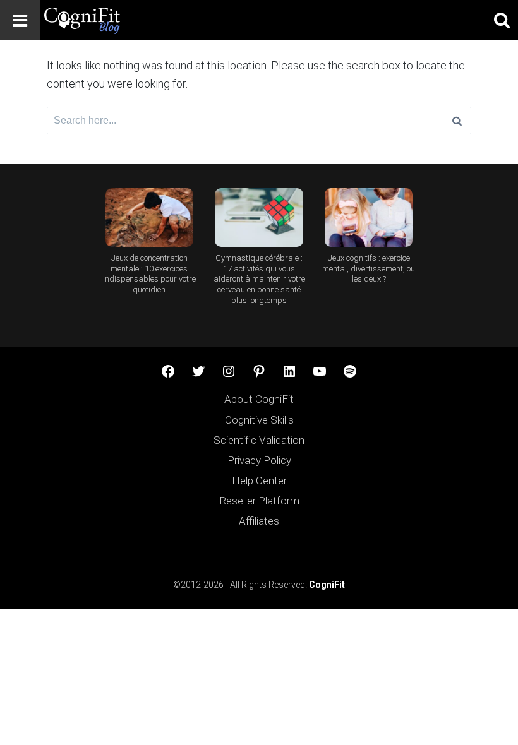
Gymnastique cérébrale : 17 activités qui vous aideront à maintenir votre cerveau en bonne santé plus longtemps (259, 279)
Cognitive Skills (259, 420)
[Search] (457, 120)
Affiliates (259, 521)
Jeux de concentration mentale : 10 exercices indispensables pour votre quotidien (149, 274)
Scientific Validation (259, 440)
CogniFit (327, 585)
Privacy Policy (259, 460)
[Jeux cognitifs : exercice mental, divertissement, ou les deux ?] (369, 217)
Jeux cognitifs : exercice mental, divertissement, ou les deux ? (368, 268)
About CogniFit (259, 399)
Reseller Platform (259, 500)
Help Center (259, 480)
